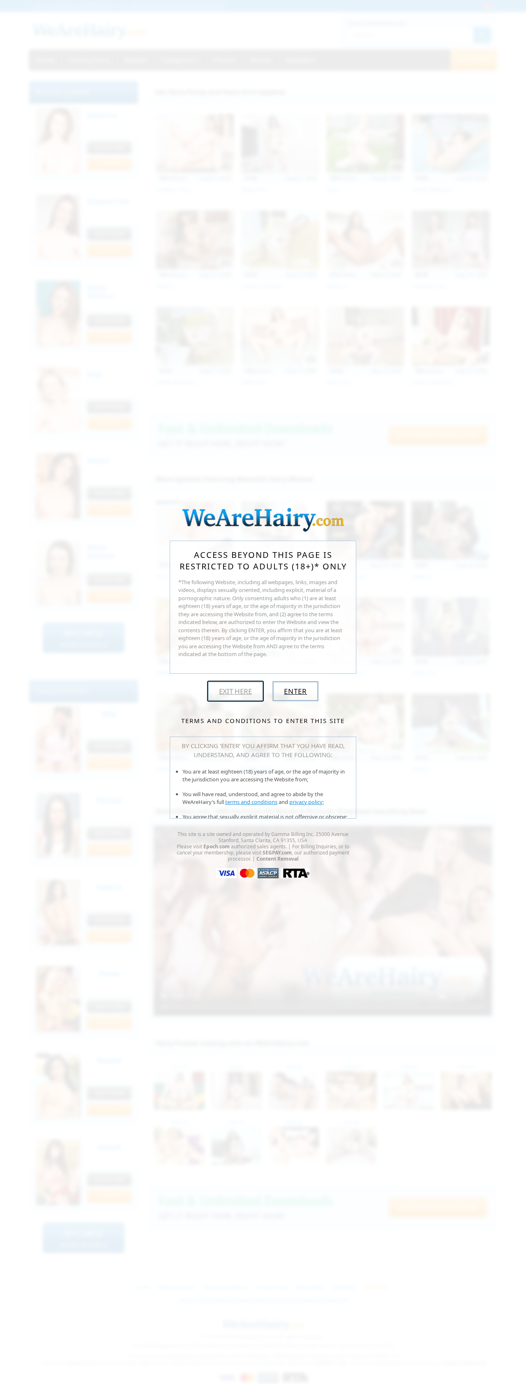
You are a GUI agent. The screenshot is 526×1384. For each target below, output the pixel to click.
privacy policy (306, 802)
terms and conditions (251, 802)
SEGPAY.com (277, 853)
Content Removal (277, 859)
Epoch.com (216, 846)
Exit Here (235, 691)
